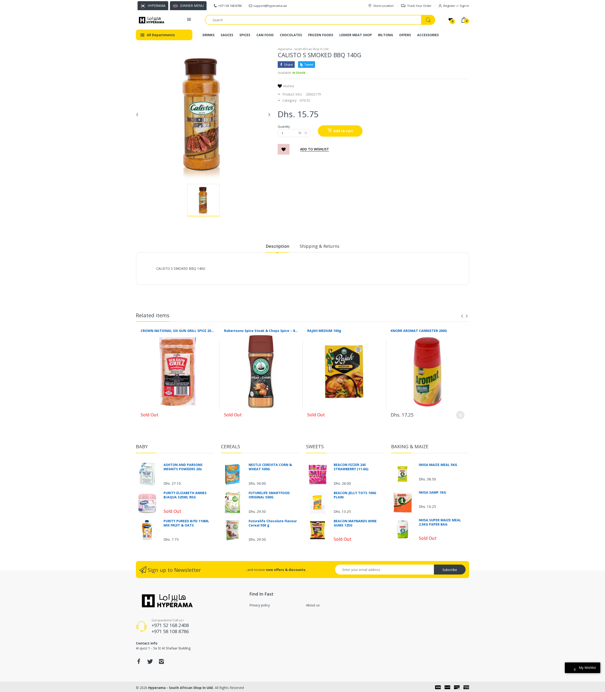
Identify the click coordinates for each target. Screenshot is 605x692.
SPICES (304, 100)
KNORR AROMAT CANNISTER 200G (419, 330)
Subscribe (449, 569)
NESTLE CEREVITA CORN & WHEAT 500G (270, 467)
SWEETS (315, 446)
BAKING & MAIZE (409, 446)
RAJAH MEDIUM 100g (324, 330)
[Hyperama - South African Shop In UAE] (150, 20)
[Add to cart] (460, 415)
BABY (142, 446)
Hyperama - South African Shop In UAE (303, 49)
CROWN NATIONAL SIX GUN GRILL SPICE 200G (178, 330)
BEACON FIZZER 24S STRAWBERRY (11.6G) (351, 467)
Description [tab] (277, 246)
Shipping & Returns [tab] (319, 246)
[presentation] (462, 316)
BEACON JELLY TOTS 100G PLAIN (355, 495)
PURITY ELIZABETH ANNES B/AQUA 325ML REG (185, 495)
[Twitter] (150, 663)
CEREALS (230, 446)
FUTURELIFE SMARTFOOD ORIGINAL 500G (269, 495)
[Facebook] (139, 663)
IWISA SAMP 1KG (432, 492)
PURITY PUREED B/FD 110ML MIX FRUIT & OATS (186, 523)
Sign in (464, 6)
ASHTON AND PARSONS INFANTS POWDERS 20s (183, 467)
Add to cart (343, 131)
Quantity (284, 126)
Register (449, 6)
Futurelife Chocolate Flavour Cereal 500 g (273, 523)
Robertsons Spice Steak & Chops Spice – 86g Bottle (261, 330)
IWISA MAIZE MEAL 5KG (438, 465)
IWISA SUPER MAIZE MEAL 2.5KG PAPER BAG (440, 522)
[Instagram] (161, 663)
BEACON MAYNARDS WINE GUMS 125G (355, 523)
